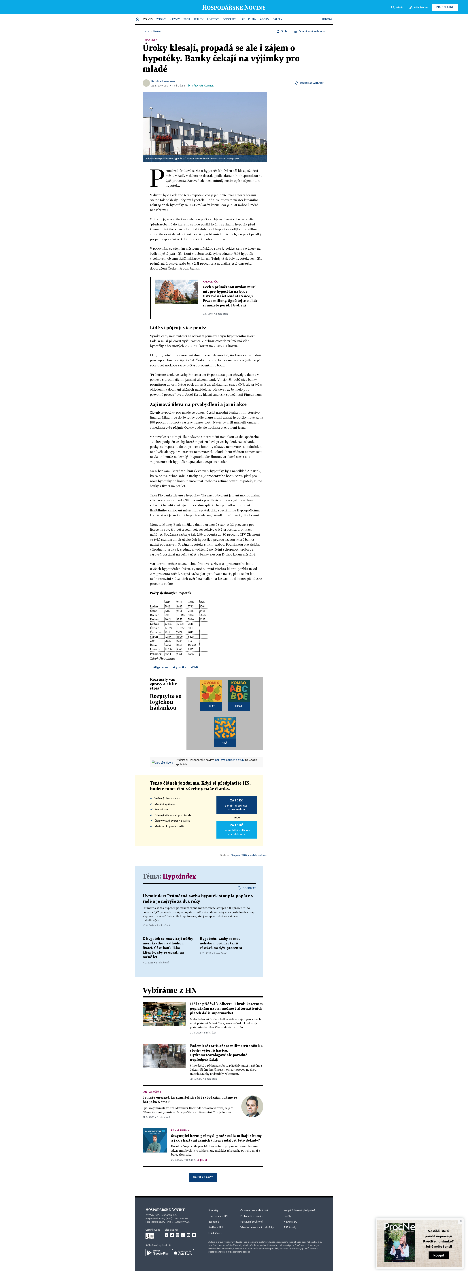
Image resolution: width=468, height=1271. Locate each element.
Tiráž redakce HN (218, 1216)
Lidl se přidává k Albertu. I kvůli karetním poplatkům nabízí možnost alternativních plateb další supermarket (226, 1009)
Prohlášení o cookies (251, 1216)
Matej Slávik (233, 159)
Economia (213, 1222)
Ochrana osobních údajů (254, 1210)
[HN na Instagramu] (177, 1235)
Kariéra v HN (215, 1227)
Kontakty (213, 1210)
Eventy (287, 1216)
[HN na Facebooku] (172, 1235)
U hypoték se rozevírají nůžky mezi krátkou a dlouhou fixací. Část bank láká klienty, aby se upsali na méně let (168, 948)
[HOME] (137, 19)
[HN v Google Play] (158, 1252)
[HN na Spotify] (188, 1235)
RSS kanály (290, 1227)
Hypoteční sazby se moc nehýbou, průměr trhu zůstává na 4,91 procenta (221, 943)
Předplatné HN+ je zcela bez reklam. (249, 855)
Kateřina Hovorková (163, 80)
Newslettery (290, 1222)
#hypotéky (179, 667)
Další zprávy (203, 1177)
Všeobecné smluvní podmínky (257, 1227)
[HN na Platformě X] (166, 1235)
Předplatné (445, 7)
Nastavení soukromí (251, 1222)
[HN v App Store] (183, 1252)
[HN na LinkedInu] (183, 1235)
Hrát (211, 706)
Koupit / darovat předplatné (299, 1210)
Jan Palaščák (152, 1091)
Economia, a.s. (169, 1215)
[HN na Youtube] (194, 1235)
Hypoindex (179, 877)
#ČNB (194, 667)
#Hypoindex (161, 667)
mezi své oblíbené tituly (229, 759)
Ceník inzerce (215, 1233)
